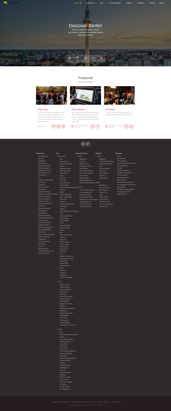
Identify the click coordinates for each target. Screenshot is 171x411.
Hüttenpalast (84, 178)
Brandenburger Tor (44, 168)
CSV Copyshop (122, 161)
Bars (98, 182)
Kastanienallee (122, 175)
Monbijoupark (42, 213)
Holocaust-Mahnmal (45, 203)
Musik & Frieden (104, 168)
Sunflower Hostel (85, 202)
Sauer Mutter (103, 197)
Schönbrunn (64, 249)
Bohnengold (103, 190)
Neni (61, 232)
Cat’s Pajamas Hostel (87, 190)
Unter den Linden (44, 253)
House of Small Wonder (68, 351)
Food (101, 3)
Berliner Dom (42, 163)
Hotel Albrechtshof (86, 171)
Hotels (80, 156)
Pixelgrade (99, 405)
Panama (62, 237)
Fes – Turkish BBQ (66, 197)
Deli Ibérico (63, 346)
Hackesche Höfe (43, 201)
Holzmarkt (42, 206)
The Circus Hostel (86, 204)
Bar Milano (103, 185)
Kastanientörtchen (66, 313)
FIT (39, 177)
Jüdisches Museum (44, 208)
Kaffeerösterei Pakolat (67, 308)
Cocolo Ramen (65, 183)
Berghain (102, 159)
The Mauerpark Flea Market (126, 185)
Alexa (119, 156)
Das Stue (82, 161)
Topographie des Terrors (46, 251)
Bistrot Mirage (65, 287)
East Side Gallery (43, 173)
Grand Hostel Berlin (86, 197)
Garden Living (84, 164)
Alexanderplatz (43, 156)
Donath (62, 190)
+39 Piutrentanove (66, 277)
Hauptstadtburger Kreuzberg (66, 354)
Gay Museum (42, 189)
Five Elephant (64, 301)
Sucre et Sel (64, 261)
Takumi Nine (64, 263)
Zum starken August (106, 204)
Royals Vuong (64, 242)
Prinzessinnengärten (45, 227)
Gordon (62, 209)
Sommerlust (64, 320)
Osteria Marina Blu (66, 235)
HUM (61, 213)
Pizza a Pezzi (64, 379)
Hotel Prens (84, 176)
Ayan (61, 332)
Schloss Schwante (44, 237)
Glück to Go (64, 349)
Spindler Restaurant (66, 256)
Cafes (60, 282)
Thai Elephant (64, 266)
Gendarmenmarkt (44, 196)
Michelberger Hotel (86, 180)
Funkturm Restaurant (67, 204)
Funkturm (41, 185)
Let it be (62, 370)
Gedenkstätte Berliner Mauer (48, 194)
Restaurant (62, 156)
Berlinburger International (69, 334)
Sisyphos (102, 176)
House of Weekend (105, 164)
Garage (119, 168)
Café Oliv (63, 294)
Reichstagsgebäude (44, 230)
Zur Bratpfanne (65, 389)
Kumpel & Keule (65, 365)
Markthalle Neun (65, 372)
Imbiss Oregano (65, 360)
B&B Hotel (83, 159)
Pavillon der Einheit (44, 222)
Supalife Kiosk (122, 194)
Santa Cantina (64, 244)
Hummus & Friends (66, 216)
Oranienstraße (43, 220)
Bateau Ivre (103, 192)
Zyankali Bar (103, 206)
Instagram (83, 144)
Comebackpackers (86, 192)
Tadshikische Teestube (67, 325)
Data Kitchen (64, 185)
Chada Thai (63, 173)
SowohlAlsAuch (65, 322)
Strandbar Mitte (104, 202)
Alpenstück (63, 161)
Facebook (88, 144)
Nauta (62, 230)
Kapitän (62, 363)
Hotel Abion (84, 168)
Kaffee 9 (62, 306)
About (99, 402)
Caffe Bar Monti (65, 342)
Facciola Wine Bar (66, 194)
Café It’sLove (64, 292)
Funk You (63, 202)
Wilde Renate (103, 178)
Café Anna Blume (65, 289)
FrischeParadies (122, 166)
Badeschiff (41, 161)
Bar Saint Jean (104, 187)
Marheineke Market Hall (125, 182)
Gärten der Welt (43, 187)
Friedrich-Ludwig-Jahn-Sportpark (46, 181)
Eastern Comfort (85, 195)
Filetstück (63, 199)
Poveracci (63, 239)
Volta (61, 268)
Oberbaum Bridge (44, 215)
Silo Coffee (63, 318)
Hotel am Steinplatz (87, 173)
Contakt (93, 402)
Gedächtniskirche (44, 192)
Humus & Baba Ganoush (68, 358)
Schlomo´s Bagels (66, 382)
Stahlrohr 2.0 (103, 199)
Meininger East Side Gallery (89, 199)
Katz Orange (64, 218)
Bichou (62, 337)
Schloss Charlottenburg (46, 234)
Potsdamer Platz (44, 225)
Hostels (80, 187)
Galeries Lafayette (123, 170)
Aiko (61, 159)
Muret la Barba (65, 228)
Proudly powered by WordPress (78, 405)
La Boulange (64, 368)
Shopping (140, 3)
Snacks (60, 329)
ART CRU (41, 158)
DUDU (62, 192)
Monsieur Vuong (65, 225)
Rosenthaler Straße (124, 192)
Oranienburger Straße (45, 218)
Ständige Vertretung (67, 258)
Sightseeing (90, 3)
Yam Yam (63, 270)
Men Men (63, 375)
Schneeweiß (64, 247)
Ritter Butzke (104, 173)
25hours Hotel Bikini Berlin (89, 183)
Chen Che (63, 180)
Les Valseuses (64, 221)
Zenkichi (63, 273)
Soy (61, 254)
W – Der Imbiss (65, 387)
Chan (61, 176)
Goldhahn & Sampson (124, 173)
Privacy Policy (116, 402)
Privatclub (102, 171)
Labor (101, 195)
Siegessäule (42, 239)
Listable (92, 405)
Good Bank (63, 206)
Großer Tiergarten (44, 199)
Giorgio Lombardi (66, 304)
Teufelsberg (42, 244)
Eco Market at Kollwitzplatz (126, 163)
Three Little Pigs (85, 206)
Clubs (99, 156)
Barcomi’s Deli (64, 285)
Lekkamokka (64, 315)
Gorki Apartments (86, 166)
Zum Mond (63, 275)
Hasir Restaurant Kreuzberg (69, 211)
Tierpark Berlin (43, 248)
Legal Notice (106, 402)
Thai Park (41, 246)
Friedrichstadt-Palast (106, 161)
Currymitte (63, 344)
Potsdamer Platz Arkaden (126, 189)
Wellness (152, 3)
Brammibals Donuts (66, 339)
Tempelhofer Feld (44, 241)
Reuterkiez (41, 232)
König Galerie (42, 211)
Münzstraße (121, 187)
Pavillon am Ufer (65, 377)
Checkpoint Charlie (44, 170)
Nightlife (129, 3)
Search (76, 3)
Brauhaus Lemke (65, 168)
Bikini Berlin (121, 158)
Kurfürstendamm (123, 177)
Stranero (63, 384)
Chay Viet (63, 178)
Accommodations (114, 3)
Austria (62, 166)
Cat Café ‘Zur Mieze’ (66, 296)
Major (62, 223)
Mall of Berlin (121, 180)
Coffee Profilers (65, 299)
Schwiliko (63, 251)
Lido (100, 166)
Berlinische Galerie (44, 166)
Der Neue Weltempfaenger (69, 187)
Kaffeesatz (63, 311)
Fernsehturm (42, 175)
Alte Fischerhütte (66, 164)
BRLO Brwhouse (65, 171)
